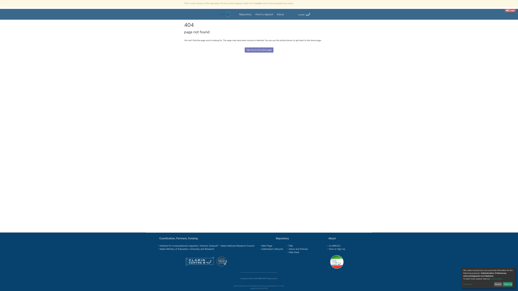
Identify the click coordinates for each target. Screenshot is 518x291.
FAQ (291, 245)
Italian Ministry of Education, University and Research (187, 249)
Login (512, 10)
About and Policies (298, 249)
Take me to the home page (259, 49)
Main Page (267, 245)
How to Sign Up (337, 249)
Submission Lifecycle (272, 249)
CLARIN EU (334, 245)
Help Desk (294, 252)
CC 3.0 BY (280, 286)
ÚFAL (266, 288)
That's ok (508, 284)
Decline (498, 284)
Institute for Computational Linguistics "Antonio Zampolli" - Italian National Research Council (207, 245)
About (280, 14)
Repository (245, 14)
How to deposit (264, 14)
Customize (467, 284)
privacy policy (496, 279)
